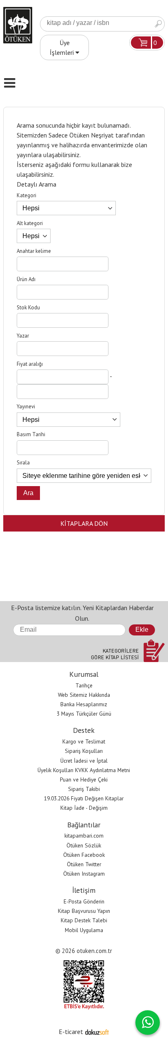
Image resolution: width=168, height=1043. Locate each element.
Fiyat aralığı (30, 363)
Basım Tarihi (31, 434)
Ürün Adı (26, 279)
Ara (158, 24)
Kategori (26, 195)
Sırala (23, 462)
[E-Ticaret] (97, 1031)
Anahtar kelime (34, 251)
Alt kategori (30, 223)
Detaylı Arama (36, 184)
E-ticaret (71, 1031)
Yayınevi (26, 406)
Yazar (23, 335)
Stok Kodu (28, 307)
